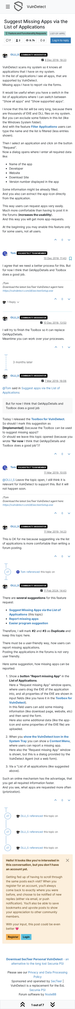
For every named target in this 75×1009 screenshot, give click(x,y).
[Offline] (6, 55)
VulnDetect (36, 6)
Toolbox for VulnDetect (47, 419)
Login (26, 936)
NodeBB (50, 994)
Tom (13, 253)
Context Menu (60, 741)
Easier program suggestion (28, 623)
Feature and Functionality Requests (27, 33)
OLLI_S (14, 54)
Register (13, 936)
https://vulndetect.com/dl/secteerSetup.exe (28, 290)
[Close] (67, 860)
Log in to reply (60, 40)
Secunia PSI (37, 990)
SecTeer (56, 981)
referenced (33, 571)
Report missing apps (24, 618)
